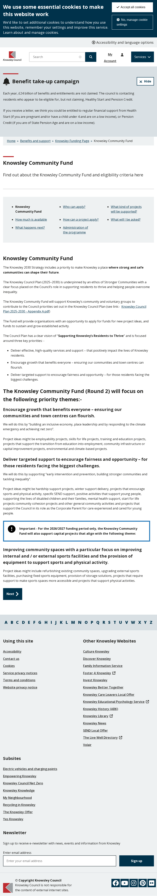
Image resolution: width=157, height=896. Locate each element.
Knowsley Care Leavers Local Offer (108, 695)
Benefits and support (35, 141)
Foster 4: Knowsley (97, 673)
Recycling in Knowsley (19, 805)
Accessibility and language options (124, 42)
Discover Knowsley (97, 659)
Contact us (11, 659)
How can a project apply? (81, 219)
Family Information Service (103, 666)
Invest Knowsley (95, 680)
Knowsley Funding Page (72, 141)
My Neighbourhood (17, 798)
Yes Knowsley (13, 819)
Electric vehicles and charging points (30, 769)
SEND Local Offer (95, 730)
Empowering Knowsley (19, 776)
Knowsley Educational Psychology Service (114, 702)
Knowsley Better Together (103, 687)
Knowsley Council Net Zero (23, 783)
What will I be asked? (126, 219)
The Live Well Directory (100, 737)
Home (11, 141)
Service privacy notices (20, 673)
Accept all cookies (132, 7)
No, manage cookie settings (132, 22)
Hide (147, 81)
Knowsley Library (95, 716)
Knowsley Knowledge (19, 790)
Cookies (9, 666)
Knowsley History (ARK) (100, 709)
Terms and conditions (19, 680)
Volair (87, 745)
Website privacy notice (20, 687)
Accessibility (12, 651)
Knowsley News (94, 723)
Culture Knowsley (96, 651)
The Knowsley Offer (18, 812)
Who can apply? (74, 207)
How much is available (31, 219)
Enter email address (17, 853)
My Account (110, 55)
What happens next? (30, 227)
